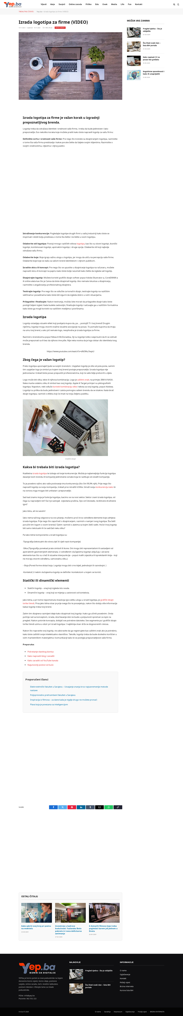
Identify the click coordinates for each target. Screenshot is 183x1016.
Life (122, 4)
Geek (104, 4)
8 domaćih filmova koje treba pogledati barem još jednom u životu (103, 928)
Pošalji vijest (125, 982)
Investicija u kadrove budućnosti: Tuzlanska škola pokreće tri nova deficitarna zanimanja (68, 930)
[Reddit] (9, 162)
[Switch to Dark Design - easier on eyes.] (178, 4)
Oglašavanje (125, 974)
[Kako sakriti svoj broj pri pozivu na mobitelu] (36, 913)
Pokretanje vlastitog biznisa (41, 651)
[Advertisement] (70, 189)
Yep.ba (39, 12)
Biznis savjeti (60, 27)
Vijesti (44, 4)
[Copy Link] (9, 143)
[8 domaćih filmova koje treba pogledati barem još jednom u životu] (104, 913)
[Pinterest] (9, 130)
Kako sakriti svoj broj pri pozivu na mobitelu (36, 927)
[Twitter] (9, 118)
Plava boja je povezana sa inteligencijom (49, 704)
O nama (123, 970)
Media (114, 4)
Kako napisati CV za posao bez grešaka (151, 58)
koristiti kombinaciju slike (65, 386)
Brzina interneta (126, 986)
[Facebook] (9, 111)
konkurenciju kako (104, 487)
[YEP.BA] (13, 4)
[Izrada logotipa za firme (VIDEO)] (70, 66)
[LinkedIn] (9, 124)
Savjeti (62, 4)
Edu (97, 4)
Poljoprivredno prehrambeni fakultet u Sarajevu (52, 695)
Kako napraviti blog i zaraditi (41, 656)
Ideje (52, 4)
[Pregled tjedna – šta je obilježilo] (134, 32)
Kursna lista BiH (126, 990)
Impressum (118, 1012)
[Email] (9, 137)
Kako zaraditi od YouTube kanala (43, 660)
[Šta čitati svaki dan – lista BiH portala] (134, 46)
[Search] (174, 4)
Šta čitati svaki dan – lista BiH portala (152, 44)
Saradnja (107, 1012)
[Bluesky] (9, 149)
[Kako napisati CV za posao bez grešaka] (134, 61)
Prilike (89, 4)
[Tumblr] (9, 156)
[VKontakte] (9, 168)
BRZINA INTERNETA (157, 1012)
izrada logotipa (40, 473)
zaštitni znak (83, 379)
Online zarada (75, 4)
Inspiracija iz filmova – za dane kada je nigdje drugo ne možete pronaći (63, 699)
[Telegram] (9, 175)
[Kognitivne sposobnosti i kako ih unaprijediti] (134, 75)
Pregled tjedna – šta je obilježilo (152, 29)
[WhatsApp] (9, 181)
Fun (129, 4)
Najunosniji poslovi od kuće (40, 664)
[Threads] (9, 188)
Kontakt (138, 4)
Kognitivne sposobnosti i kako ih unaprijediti (153, 72)
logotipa (81, 243)
